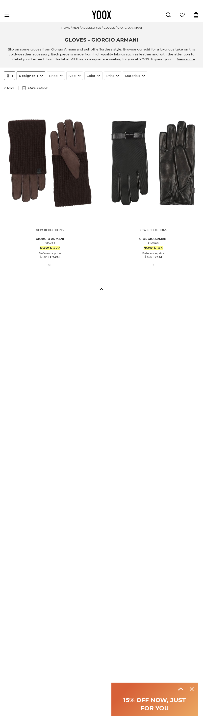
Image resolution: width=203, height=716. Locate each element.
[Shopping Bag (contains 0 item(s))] (196, 15)
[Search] (168, 15)
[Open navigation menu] (7, 15)
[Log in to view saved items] (182, 15)
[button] (101, 289)
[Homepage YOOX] (101, 14)
